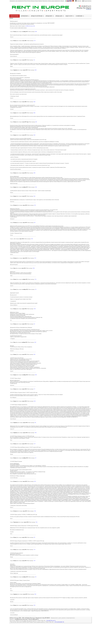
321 (35, 457)
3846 (34, 268)
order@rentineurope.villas (30, 25)
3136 (35, 279)
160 (34, 59)
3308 (36, 187)
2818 (35, 401)
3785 (34, 605)
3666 (34, 196)
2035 (36, 374)
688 (36, 121)
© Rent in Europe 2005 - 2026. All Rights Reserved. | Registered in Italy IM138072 (30, 618)
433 (35, 576)
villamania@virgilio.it (33, 619)
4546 (34, 112)
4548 (35, 70)
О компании (79, 15)
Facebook (88, 9)
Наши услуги (69, 15)
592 (35, 422)
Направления (24, 15)
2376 (35, 205)
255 (34, 222)
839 (34, 537)
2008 (36, 31)
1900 (35, 432)
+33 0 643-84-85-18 (59, 622)
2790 (32, 238)
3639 (35, 342)
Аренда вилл (49, 15)
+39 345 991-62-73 (50, 620)
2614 (35, 481)
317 (34, 388)
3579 (35, 258)
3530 (34, 354)
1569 (35, 511)
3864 (34, 101)
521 (34, 323)
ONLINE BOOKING (14, 15)
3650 (34, 135)
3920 (35, 594)
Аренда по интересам (36, 15)
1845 (35, 308)
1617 (35, 443)
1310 (34, 549)
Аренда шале (59, 15)
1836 (36, 522)
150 (35, 289)
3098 (34, 172)
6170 (35, 40)
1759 (34, 560)
